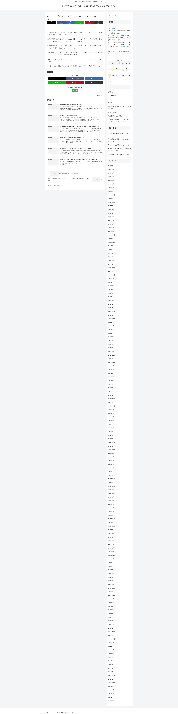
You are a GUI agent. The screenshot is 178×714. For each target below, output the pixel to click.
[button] (98, 22)
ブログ (110, 99)
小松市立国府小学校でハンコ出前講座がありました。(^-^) (119, 150)
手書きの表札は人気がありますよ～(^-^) (119, 145)
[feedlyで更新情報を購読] (73, 90)
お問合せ (122, 46)
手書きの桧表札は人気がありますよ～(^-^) (119, 134)
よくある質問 (112, 95)
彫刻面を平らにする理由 (115, 116)
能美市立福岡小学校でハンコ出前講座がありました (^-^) (119, 140)
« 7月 (109, 81)
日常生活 (50, 72)
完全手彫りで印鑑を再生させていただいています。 (119, 107)
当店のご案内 (112, 112)
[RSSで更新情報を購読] (76, 90)
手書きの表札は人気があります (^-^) (118, 154)
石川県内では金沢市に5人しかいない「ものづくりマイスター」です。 (118, 121)
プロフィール (111, 28)
